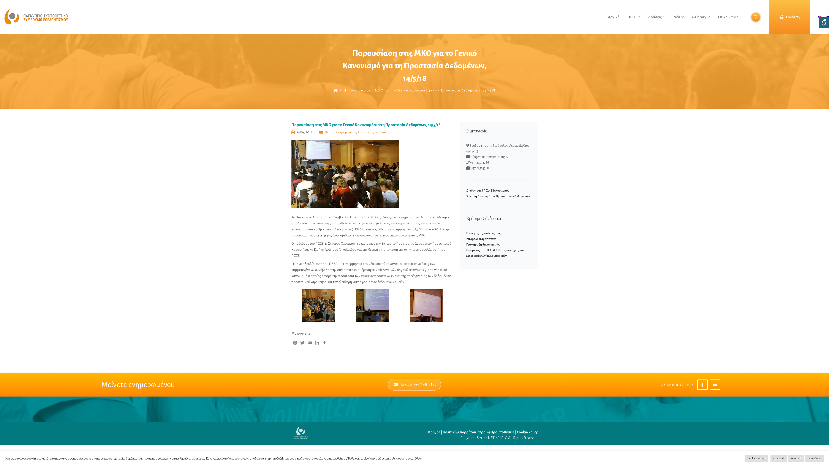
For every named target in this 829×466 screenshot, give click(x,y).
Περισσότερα (814, 458)
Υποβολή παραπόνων (481, 239)
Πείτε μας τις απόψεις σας (483, 233)
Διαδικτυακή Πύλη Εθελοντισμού (487, 190)
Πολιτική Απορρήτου (459, 432)
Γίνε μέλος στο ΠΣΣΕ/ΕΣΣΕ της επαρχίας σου (495, 250)
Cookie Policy (527, 432)
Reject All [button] (796, 458)
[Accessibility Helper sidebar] (824, 22)
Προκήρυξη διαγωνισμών (483, 244)
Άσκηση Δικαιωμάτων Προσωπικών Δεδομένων (498, 196)
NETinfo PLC (497, 438)
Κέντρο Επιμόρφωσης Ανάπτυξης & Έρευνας (357, 132)
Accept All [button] (778, 458)
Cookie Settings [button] (757, 458)
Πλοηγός (433, 432)
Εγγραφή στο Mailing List (418, 384)
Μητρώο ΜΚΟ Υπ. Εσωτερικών (486, 255)
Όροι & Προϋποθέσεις (496, 432)
